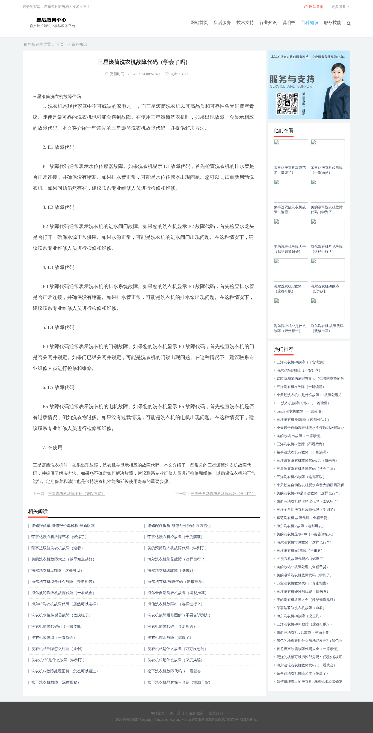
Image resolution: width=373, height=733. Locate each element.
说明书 (288, 22)
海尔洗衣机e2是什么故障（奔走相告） (63, 582)
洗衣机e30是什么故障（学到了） (59, 660)
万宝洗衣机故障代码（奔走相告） (303, 583)
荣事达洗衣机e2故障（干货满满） (176, 537)
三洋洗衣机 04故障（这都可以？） (304, 419)
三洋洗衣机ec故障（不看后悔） (301, 444)
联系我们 (216, 713)
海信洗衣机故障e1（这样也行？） (176, 604)
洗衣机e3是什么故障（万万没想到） (177, 649)
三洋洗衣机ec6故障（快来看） (300, 550)
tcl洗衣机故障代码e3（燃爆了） (302, 559)
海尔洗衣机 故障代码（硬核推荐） (176, 582)
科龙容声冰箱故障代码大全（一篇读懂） (309, 649)
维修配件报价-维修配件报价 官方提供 (179, 526)
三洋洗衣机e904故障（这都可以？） (305, 624)
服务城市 (196, 713)
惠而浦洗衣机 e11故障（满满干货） (305, 632)
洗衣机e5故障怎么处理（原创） (58, 649)
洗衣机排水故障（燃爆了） (170, 638)
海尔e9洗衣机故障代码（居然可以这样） (65, 604)
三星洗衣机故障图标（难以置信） (76, 494)
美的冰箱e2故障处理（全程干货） (303, 567)
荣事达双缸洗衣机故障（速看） (58, 548)
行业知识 (268, 22)
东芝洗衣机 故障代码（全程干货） (304, 518)
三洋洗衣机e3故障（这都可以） (301, 477)
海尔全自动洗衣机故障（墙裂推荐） (178, 593)
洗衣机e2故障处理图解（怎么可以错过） (65, 671)
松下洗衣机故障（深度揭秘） (56, 682)
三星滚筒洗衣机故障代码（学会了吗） (307, 469)
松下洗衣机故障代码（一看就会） (176, 671)
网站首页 (199, 22)
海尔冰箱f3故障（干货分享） (299, 370)
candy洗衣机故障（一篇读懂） (301, 411)
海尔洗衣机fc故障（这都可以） (57, 570)
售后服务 (222, 22)
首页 (60, 44)
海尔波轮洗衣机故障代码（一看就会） (63, 593)
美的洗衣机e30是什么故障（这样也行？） (309, 493)
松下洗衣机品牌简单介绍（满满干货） (179, 682)
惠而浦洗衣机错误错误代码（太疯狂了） (309, 501)
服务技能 (332, 22)
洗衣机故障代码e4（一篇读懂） (58, 626)
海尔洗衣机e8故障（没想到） (172, 570)
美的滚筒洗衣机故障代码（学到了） (178, 548)
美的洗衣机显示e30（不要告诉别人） (306, 534)
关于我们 (177, 713)
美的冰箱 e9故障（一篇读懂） (300, 436)
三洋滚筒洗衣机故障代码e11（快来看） (308, 460)
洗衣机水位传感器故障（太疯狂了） (62, 615)
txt (255, 720)
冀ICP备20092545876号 (222, 720)
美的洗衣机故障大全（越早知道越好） (63, 559)
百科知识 (309, 22)
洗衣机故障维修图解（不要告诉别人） (179, 615)
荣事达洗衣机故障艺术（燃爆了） (60, 537)
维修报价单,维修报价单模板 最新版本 (63, 526)
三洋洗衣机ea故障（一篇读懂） (301, 387)
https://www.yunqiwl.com (174, 720)
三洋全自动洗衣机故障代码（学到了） (223, 494)
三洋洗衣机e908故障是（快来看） (303, 591)
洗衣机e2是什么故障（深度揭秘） (176, 660)
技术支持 (245, 22)
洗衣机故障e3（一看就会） (54, 638)
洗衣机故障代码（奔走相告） (172, 626)
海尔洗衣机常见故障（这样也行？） (178, 559)
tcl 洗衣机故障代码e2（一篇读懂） (304, 403)
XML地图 (246, 720)
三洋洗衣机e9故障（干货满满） (301, 362)
